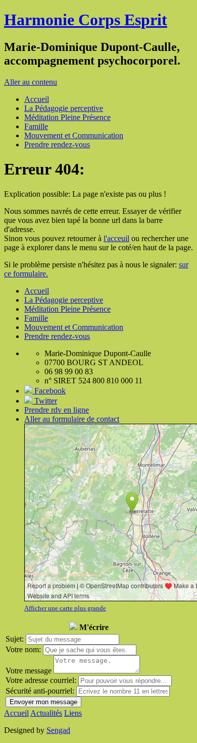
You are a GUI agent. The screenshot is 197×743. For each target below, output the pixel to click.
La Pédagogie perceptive (63, 108)
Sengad (58, 730)
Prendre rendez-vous (57, 144)
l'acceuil (116, 238)
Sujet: (15, 639)
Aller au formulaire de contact (71, 419)
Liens (73, 713)
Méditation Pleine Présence (67, 117)
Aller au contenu (30, 82)
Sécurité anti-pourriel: (40, 691)
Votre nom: (23, 649)
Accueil (36, 99)
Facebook (49, 390)
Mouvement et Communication (73, 135)
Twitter (44, 400)
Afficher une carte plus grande (65, 608)
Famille (36, 126)
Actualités (46, 713)
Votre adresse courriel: (41, 680)
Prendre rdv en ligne (56, 410)
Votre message (29, 670)
